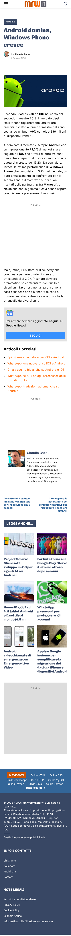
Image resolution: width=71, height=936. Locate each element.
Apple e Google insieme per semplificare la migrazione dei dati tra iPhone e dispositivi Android (52, 661)
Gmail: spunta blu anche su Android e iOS (35, 369)
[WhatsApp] (24, 64)
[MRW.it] (35, 4)
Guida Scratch (54, 783)
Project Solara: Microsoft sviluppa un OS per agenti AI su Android (18, 567)
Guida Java (35, 783)
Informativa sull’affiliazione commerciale (28, 921)
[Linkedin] (15, 64)
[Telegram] (32, 64)
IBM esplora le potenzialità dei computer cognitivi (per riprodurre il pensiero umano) (53, 504)
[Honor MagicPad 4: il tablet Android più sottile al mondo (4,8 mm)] (19, 592)
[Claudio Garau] (7, 54)
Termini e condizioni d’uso (20, 899)
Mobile (10, 21)
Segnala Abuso (13, 916)
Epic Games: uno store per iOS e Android (35, 357)
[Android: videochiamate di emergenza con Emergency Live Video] (19, 636)
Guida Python (16, 783)
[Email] (40, 64)
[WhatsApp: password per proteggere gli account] (52, 592)
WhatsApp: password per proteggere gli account (48, 613)
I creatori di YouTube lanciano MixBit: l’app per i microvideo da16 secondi (17, 503)
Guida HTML (38, 775)
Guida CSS (56, 775)
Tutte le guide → (35, 787)
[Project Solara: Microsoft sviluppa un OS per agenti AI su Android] (19, 544)
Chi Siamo (10, 860)
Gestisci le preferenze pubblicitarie (24, 837)
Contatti (8, 877)
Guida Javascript (17, 780)
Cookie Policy (11, 910)
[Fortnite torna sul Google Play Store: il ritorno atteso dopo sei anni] (52, 544)
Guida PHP (37, 780)
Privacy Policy (12, 905)
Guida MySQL (56, 780)
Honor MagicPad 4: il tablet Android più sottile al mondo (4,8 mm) (18, 613)
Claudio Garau (22, 54)
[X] (7, 64)
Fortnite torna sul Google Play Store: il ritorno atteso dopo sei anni (52, 565)
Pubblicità (10, 871)
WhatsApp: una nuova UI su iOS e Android (36, 363)
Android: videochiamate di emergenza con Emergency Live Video (17, 659)
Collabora (9, 866)
